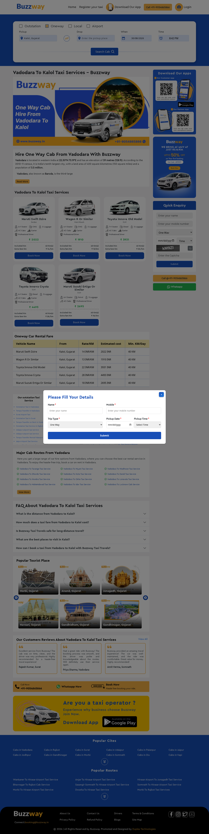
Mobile (111, 405)
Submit (104, 435)
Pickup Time (141, 419)
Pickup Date (113, 419)
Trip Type (54, 419)
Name (52, 405)
